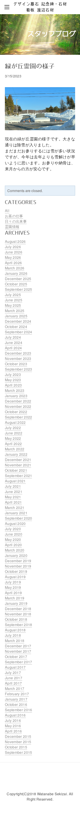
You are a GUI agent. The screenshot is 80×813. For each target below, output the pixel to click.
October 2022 (16, 411)
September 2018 (18, 624)
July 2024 (13, 337)
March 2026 (14, 268)
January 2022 (16, 454)
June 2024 (13, 342)
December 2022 (18, 401)
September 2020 (18, 518)
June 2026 (13, 252)
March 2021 (14, 507)
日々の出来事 (16, 221)
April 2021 (13, 502)
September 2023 (18, 369)
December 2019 (18, 560)
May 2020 (13, 539)
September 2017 (18, 661)
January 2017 (16, 699)
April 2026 (13, 262)
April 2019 (13, 592)
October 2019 (16, 571)
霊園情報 (12, 226)
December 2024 (18, 321)
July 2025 (13, 294)
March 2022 (14, 449)
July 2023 (13, 374)
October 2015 (16, 747)
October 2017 (16, 656)
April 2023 (13, 385)
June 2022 (13, 433)
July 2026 (13, 246)
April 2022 (13, 443)
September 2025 (18, 289)
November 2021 (18, 464)
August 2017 (15, 667)
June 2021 (13, 491)
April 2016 (13, 731)
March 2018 (14, 640)
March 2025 (14, 310)
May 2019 (13, 587)
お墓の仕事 (14, 215)
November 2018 (18, 614)
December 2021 (18, 459)
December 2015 (18, 736)
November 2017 (18, 651)
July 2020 (13, 528)
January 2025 (16, 315)
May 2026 (13, 257)
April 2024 (13, 347)
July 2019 (13, 582)
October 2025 (16, 284)
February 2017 (17, 693)
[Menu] (7, 7)
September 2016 (18, 709)
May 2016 (13, 725)
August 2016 (15, 715)
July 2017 (13, 672)
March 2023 (14, 390)
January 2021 (16, 512)
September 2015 (18, 752)
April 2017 (13, 683)
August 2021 (15, 480)
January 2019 (16, 603)
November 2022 (18, 406)
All (7, 210)
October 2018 (16, 619)
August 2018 (15, 629)
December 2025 (18, 278)
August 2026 (15, 241)
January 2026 (16, 273)
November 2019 (18, 566)
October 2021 (16, 470)
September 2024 (18, 331)
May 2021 (13, 496)
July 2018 (13, 635)
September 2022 (18, 417)
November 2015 (18, 741)
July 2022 (13, 427)
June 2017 (13, 677)
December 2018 (18, 608)
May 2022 (13, 438)
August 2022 (15, 422)
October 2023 (16, 363)
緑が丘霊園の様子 (30, 66)
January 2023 (16, 395)
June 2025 (13, 299)
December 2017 (18, 645)
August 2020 (15, 523)
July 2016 (13, 720)
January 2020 (16, 555)
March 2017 (14, 688)
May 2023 (13, 379)
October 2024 (16, 326)
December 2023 (18, 353)
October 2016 (16, 704)
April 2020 (13, 544)
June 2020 (13, 534)
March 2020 (14, 550)
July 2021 (13, 486)
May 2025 (13, 305)
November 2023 (18, 358)
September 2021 (18, 475)
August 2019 (15, 576)
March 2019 (14, 598)
